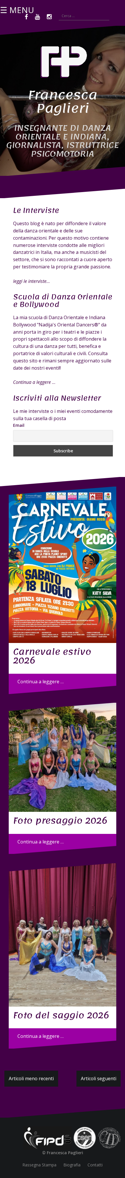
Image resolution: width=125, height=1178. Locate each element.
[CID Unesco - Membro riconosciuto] (109, 1137)
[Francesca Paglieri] (62, 64)
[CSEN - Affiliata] (84, 1137)
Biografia (72, 1165)
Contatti (95, 1165)
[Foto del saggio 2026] (62, 934)
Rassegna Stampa (39, 1165)
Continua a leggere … (40, 681)
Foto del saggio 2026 (61, 1015)
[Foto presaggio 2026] (62, 757)
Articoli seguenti (98, 1078)
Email (18, 425)
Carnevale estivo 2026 (52, 656)
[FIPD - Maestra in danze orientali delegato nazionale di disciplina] (47, 1137)
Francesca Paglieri (62, 101)
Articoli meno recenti (31, 1078)
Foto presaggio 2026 (60, 820)
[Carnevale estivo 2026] (62, 565)
